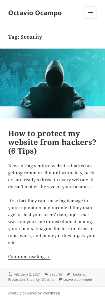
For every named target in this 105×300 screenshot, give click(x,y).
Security (56, 274)
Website (48, 279)
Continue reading (29, 256)
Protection (16, 279)
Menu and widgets (91, 18)
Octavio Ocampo (35, 12)
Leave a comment (77, 279)
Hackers (78, 274)
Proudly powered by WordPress (34, 293)
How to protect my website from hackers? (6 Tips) (52, 142)
